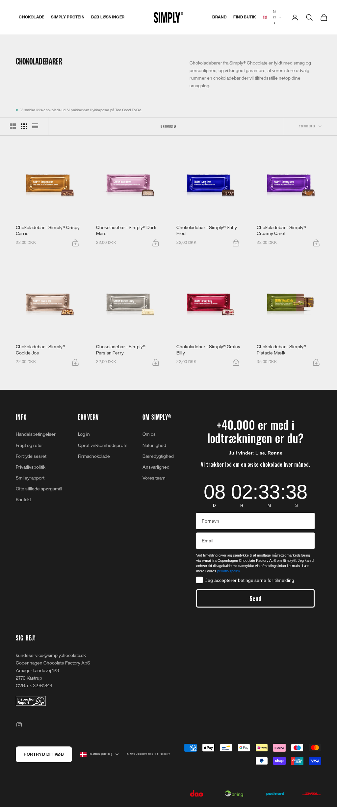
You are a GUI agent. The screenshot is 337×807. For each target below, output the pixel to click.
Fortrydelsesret (31, 456)
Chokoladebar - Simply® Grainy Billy (208, 349)
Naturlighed (154, 445)
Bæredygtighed (158, 456)
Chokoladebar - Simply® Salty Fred (206, 230)
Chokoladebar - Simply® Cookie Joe (40, 349)
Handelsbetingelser (36, 434)
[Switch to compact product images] (35, 126)
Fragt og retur (29, 445)
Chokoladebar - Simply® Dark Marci (126, 230)
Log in (84, 434)
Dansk (269, 17)
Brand (219, 17)
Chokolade (31, 17)
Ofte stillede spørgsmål (39, 488)
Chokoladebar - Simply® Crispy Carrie (48, 230)
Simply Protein (68, 17)
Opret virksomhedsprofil (102, 445)
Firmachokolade (94, 456)
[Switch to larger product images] (13, 126)
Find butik (244, 17)
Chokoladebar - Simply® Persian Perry (120, 349)
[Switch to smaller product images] (24, 126)
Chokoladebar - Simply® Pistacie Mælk (281, 349)
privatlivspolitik (228, 571)
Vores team (154, 478)
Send (255, 598)
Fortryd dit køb (44, 754)
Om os (149, 434)
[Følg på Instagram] (19, 724)
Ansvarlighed (156, 467)
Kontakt (23, 499)
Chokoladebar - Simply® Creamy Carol (281, 230)
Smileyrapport (30, 478)
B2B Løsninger (108, 17)
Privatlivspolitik (30, 467)
